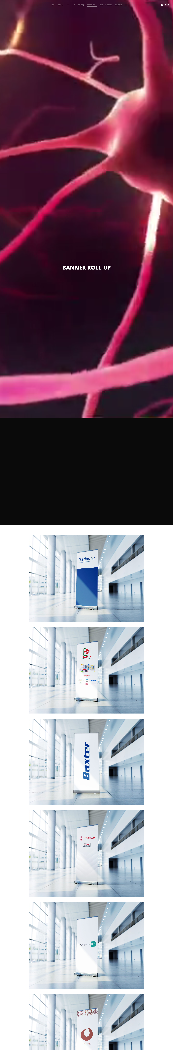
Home (53, 5)
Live (101, 5)
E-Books (108, 5)
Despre (61, 5)
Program (71, 5)
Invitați (81, 5)
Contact (118, 5)
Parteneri (91, 5)
